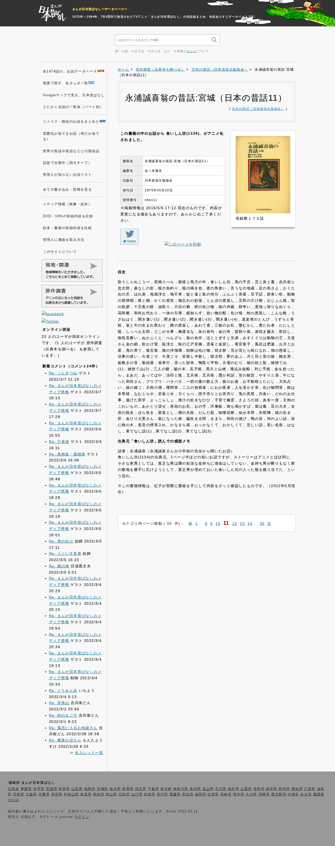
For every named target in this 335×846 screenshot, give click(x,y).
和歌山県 (71, 794)
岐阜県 (271, 789)
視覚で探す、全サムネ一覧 (65, 83)
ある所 (306, 794)
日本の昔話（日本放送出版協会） (220, 69)
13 (242, 523)
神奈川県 (180, 789)
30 (262, 523)
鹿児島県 (278, 794)
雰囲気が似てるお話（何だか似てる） (71, 136)
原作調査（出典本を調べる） (160, 69)
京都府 (18, 794)
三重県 (309, 789)
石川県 (220, 789)
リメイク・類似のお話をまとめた (71, 121)
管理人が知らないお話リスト (67, 174)
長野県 (259, 789)
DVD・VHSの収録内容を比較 (68, 216)
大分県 (251, 794)
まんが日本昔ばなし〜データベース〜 (99, 8)
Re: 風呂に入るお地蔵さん (73, 728)
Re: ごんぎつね (63, 373)
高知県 (187, 794)
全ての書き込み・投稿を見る (67, 189)
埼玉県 (140, 789)
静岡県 (284, 789)
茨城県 (102, 789)
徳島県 (149, 794)
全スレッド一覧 (89, 753)
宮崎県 (264, 794)
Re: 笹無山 (59, 703)
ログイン (82, 817)
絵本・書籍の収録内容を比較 (67, 228)
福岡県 (200, 794)
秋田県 (64, 789)
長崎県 (226, 794)
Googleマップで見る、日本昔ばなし (74, 95)
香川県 (162, 794)
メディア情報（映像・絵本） (67, 204)
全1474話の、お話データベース (70, 71)
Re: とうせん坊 (63, 690)
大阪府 (31, 794)
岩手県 (38, 789)
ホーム (123, 69)
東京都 (166, 789)
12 (234, 523)
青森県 (26, 789)
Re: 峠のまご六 (63, 715)
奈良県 (57, 794)
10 (217, 523)
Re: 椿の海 (59, 566)
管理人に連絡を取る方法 (63, 240)
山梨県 (246, 789)
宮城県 (51, 789)
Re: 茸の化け (61, 541)
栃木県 (115, 789)
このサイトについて (60, 252)
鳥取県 (86, 794)
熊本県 (238, 794)
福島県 (90, 789)
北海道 (13, 789)
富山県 (208, 789)
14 (250, 523)
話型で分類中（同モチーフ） (67, 163)
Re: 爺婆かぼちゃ (65, 740)
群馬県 (127, 789)
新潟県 (195, 789)
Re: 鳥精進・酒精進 (67, 454)
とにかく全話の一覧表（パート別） (73, 107)
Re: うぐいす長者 (65, 553)
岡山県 (111, 794)
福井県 (233, 789)
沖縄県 (293, 794)
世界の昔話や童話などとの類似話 (71, 151)
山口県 (137, 794)
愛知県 (297, 789)
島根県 (98, 794)
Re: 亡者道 (59, 441)
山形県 (77, 789)
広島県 (124, 794)
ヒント (191, 51)
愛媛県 (175, 794)
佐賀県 (213, 794)
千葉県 (153, 789)
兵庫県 (44, 794)
